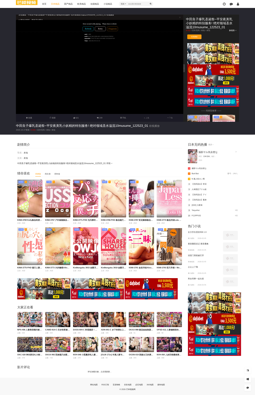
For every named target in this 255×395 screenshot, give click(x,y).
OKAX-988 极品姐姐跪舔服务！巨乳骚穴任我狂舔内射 (153, 330)
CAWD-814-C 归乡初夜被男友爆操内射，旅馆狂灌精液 (69, 330)
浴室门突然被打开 (196, 255)
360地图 (150, 385)
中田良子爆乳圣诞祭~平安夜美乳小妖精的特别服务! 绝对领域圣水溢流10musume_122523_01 (82, 125)
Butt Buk (213, 173)
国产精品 (68, 4)
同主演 (47, 174)
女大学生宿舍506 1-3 (197, 232)
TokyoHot (213, 210)
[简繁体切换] (247, 370)
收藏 (30, 118)
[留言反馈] (231, 4)
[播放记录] (224, 4)
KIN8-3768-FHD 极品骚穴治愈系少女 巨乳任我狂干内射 (125, 220)
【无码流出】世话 (198, 184)
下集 (171, 118)
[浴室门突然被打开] (230, 258)
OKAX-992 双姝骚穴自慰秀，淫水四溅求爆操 (65, 354)
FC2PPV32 (213, 215)
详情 (108, 163)
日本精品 (55, 4)
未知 (203, 30)
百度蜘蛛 (116, 385)
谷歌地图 (127, 385)
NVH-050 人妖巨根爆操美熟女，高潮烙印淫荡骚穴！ (180, 354)
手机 (124, 118)
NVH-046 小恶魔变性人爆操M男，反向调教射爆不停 (96, 354)
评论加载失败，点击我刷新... (100, 372)
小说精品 (108, 4)
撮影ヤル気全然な (208, 152)
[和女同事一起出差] (230, 281)
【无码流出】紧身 (198, 200)
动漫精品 (94, 4)
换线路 (232, 30)
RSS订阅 (105, 385)
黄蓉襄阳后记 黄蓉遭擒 (198, 244)
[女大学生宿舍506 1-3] (230, 235)
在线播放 (194, 37)
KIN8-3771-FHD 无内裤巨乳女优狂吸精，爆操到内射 (96, 220)
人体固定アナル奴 (198, 189)
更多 (210, 145)
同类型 (38, 174)
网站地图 (94, 385)
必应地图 (139, 385)
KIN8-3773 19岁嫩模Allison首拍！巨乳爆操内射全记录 (69, 267)
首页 (44, 4)
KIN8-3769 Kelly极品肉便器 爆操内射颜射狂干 (37, 220)
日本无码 (195, 30)
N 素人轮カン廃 (197, 179)
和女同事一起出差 (196, 278)
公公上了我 (193, 267)
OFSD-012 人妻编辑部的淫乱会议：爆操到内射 (178, 330)
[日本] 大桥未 (196, 205)
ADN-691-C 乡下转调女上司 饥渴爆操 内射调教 (122, 330)
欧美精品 (81, 4)
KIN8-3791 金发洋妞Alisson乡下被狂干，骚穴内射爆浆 (153, 267)
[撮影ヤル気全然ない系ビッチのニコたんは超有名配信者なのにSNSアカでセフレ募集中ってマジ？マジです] (192, 156)
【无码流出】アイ (198, 195)
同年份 (57, 174)
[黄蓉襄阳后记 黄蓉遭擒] (230, 246)
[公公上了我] (230, 270)
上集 (147, 118)
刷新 (53, 118)
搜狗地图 (161, 385)
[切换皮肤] (247, 379)
